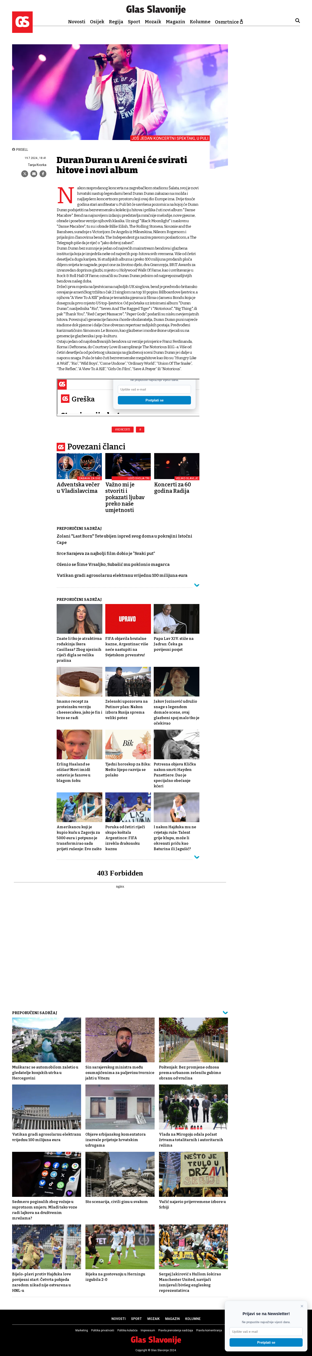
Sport (134, 21)
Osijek (97, 21)
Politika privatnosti (102, 1330)
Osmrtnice (227, 22)
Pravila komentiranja (209, 1330)
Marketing (81, 1330)
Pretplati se (266, 1342)
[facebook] (43, 173)
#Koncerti (122, 429)
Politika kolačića (127, 1330)
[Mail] (33, 173)
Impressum (148, 1330)
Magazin (175, 21)
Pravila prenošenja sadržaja (175, 1330)
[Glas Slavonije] (22, 31)
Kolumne (200, 21)
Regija (116, 21)
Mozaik (153, 21)
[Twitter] (24, 173)
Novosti (76, 21)
